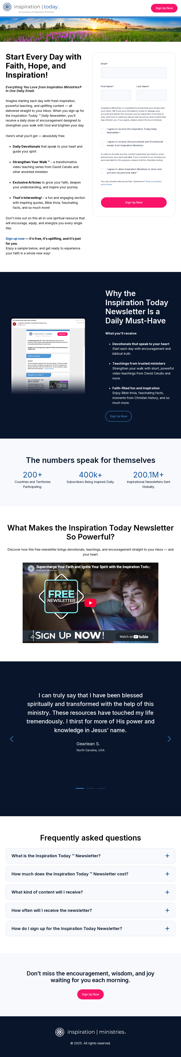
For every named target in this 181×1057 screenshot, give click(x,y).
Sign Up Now (164, 8)
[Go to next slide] (169, 739)
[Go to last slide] (12, 739)
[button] (90, 855)
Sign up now (15, 238)
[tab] (80, 788)
